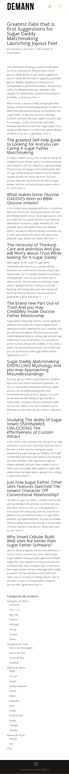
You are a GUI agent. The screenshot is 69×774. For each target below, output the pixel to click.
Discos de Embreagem (21, 647)
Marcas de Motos (16, 667)
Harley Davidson (17, 686)
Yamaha (13, 730)
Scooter (13, 634)
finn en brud (43, 49)
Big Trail (13, 614)
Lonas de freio (16, 657)
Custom (13, 619)
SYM (9, 748)
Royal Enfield (16, 715)
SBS (11, 743)
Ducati (12, 681)
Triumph (13, 725)
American (14, 604)
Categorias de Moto (17, 601)
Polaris (12, 710)
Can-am (13, 676)
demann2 (16, 49)
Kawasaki (14, 700)
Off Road (14, 624)
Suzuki (12, 720)
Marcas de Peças (16, 735)
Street (12, 639)
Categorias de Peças (17, 644)
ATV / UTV (14, 609)
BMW (12, 671)
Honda (12, 690)
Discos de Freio (17, 652)
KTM (11, 705)
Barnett (13, 738)
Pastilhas (14, 662)
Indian (12, 695)
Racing (12, 629)
